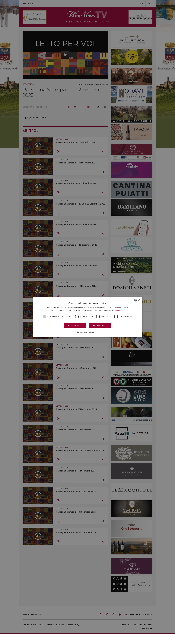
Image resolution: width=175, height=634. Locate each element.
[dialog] (87, 317)
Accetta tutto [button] (75, 325)
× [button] (139, 300)
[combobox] (135, 300)
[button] (87, 332)
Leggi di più (120, 310)
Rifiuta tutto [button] (99, 325)
